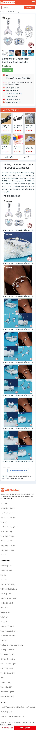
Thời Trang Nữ (5, 566)
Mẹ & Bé (3, 640)
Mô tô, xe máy (5, 682)
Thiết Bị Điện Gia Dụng (8, 589)
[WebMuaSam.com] (10, 2)
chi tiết (27, 157)
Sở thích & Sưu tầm (7, 673)
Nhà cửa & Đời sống (7, 659)
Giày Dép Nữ (5, 612)
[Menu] (33, 2)
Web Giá (2, 724)
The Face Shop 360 (21, 722)
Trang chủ (3, 12)
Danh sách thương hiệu (8, 527)
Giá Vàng (31, 722)
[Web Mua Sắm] (10, 490)
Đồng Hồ (3, 622)
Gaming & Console (7, 650)
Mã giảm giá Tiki (6, 541)
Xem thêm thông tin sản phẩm (18, 470)
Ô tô (2, 678)
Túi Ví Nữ (3, 608)
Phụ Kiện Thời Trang (13, 12)
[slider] (5, 53)
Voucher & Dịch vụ (7, 696)
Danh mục (4, 522)
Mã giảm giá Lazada (7, 546)
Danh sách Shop (6, 532)
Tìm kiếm (29, 7)
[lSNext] (31, 31)
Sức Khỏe (3, 580)
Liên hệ (3, 555)
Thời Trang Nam (6, 570)
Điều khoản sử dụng (7, 513)
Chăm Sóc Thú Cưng (8, 636)
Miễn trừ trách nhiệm (8, 517)
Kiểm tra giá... (7, 70)
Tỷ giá (13, 722)
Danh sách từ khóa (7, 536)
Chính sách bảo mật (7, 508)
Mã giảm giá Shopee (7, 550)
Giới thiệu (9, 157)
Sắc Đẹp (3, 575)
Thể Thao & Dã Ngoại (8, 664)
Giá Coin (8, 724)
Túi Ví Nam (4, 617)
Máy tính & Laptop (7, 692)
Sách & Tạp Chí (6, 687)
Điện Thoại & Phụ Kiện (8, 598)
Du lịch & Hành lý (6, 603)
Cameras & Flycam (7, 654)
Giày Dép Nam (5, 594)
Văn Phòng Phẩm (6, 668)
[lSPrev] (4, 31)
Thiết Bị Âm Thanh (7, 626)
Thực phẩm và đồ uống (8, 631)
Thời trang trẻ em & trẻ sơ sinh (11, 645)
